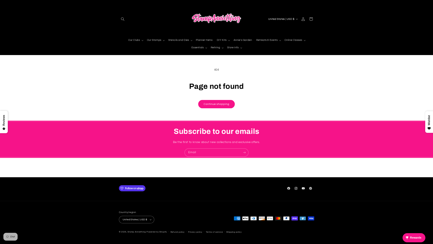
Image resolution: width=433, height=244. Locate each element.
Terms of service (214, 232)
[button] (123, 19)
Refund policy (177, 232)
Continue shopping (217, 104)
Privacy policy (195, 232)
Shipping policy (234, 232)
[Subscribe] (244, 152)
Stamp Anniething (137, 232)
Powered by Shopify (156, 232)
